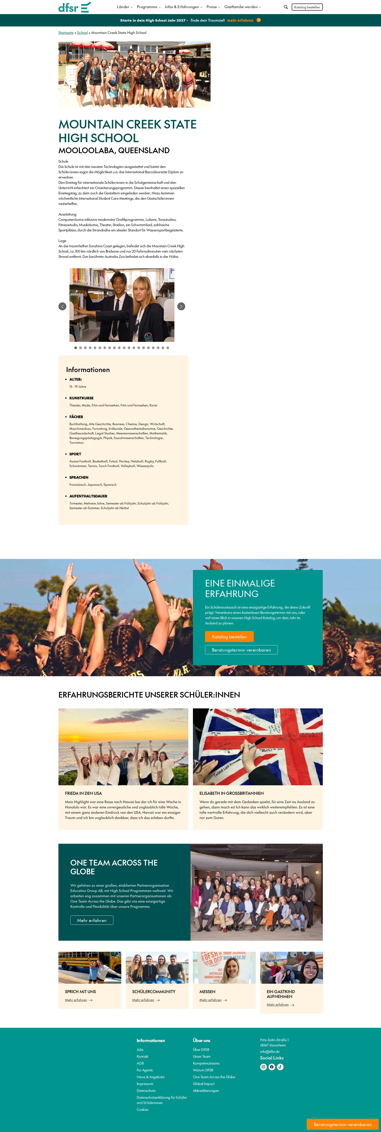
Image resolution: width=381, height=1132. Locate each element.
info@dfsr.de (270, 1051)
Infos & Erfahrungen (182, 6)
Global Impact (204, 1083)
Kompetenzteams (206, 1063)
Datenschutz (146, 1090)
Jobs (140, 1049)
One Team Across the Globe (214, 1076)
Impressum (145, 1083)
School (82, 32)
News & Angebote (150, 1076)
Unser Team (202, 1056)
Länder (123, 6)
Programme (147, 6)
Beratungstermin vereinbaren (241, 650)
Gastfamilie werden (241, 6)
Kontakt (142, 1056)
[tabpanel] (121, 306)
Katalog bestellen (307, 7)
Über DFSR (201, 1049)
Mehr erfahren (92, 920)
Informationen (151, 1040)
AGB (140, 1063)
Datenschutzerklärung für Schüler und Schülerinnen (162, 1100)
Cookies (143, 1109)
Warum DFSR (203, 1069)
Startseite (66, 32)
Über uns (201, 1040)
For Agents (145, 1069)
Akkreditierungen (206, 1090)
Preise (212, 6)
